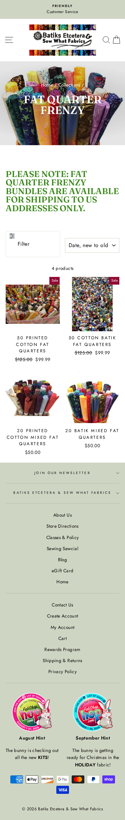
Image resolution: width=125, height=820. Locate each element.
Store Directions (62, 526)
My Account (62, 627)
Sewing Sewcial (62, 548)
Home (47, 84)
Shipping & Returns (62, 660)
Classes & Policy (62, 537)
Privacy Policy (62, 671)
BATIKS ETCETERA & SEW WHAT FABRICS (62, 492)
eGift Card (62, 570)
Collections (69, 84)
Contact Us (62, 604)
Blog (62, 559)
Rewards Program (62, 649)
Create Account (62, 615)
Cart (62, 638)
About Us (62, 515)
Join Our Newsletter (62, 472)
